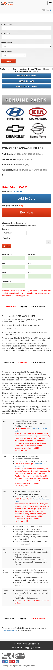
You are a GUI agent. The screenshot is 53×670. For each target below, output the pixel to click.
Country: (5, 229)
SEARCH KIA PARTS (26, 81)
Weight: (6, 238)
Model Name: (6, 51)
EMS (3, 263)
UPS (30, 272)
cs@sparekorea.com (9, 630)
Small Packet (7, 254)
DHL (29, 263)
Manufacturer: (7, 42)
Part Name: (5, 33)
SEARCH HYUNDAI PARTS (26, 75)
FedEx (4, 272)
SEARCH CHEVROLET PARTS (26, 86)
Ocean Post (6, 281)
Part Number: (6, 24)
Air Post (31, 254)
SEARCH (8, 61)
